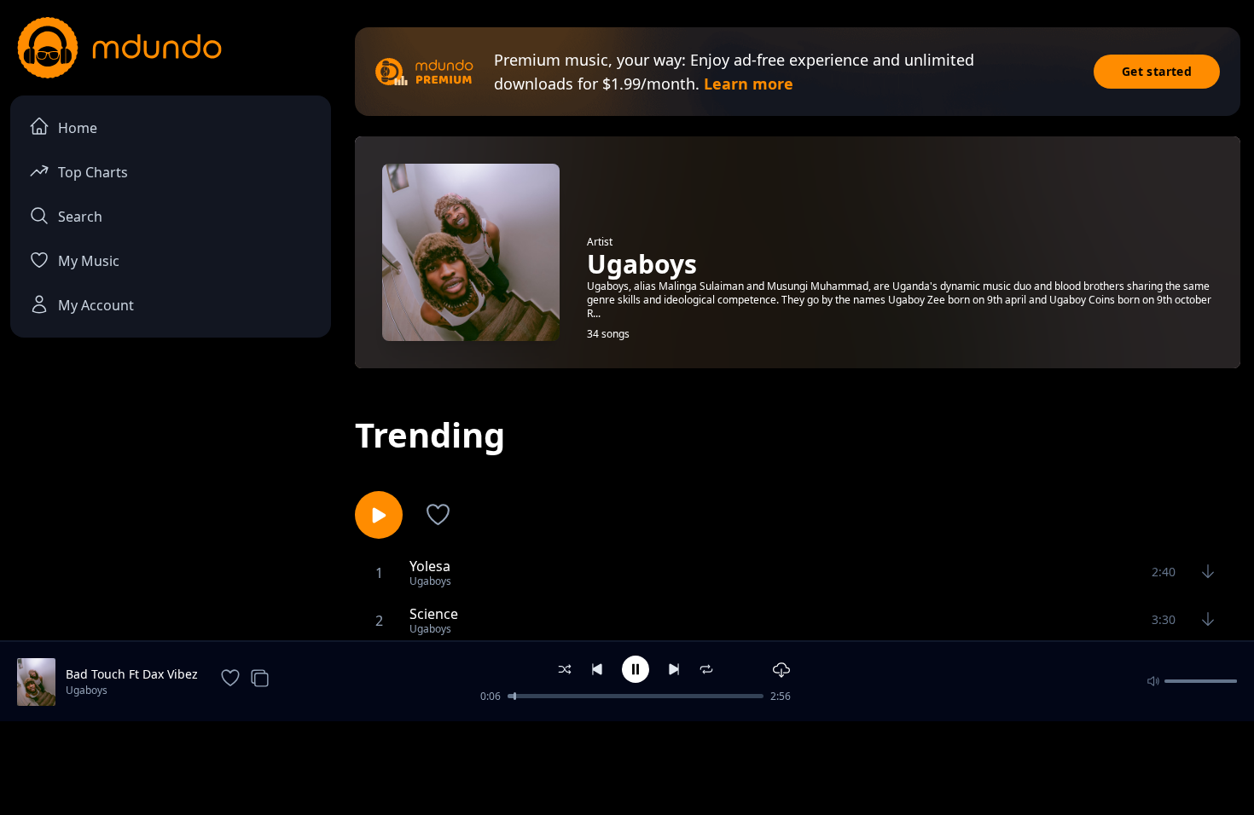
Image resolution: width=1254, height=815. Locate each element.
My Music (88, 260)
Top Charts (93, 172)
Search (80, 216)
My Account (96, 305)
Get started (1157, 71)
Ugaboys (86, 690)
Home (77, 127)
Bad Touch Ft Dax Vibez (132, 674)
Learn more (748, 83)
